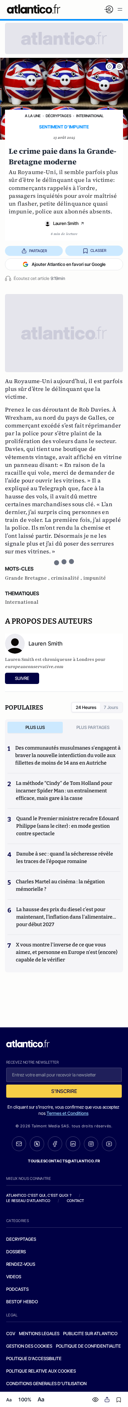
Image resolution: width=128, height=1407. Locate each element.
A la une (33, 115)
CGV (10, 1333)
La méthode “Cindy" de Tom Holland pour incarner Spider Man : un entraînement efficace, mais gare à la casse (64, 790)
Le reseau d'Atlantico (28, 1200)
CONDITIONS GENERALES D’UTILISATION (46, 1383)
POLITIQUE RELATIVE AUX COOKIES (41, 1371)
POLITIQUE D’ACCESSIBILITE (34, 1358)
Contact (75, 1200)
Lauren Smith (66, 223)
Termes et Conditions (68, 1113)
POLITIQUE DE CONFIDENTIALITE (88, 1346)
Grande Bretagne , (28, 578)
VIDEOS (13, 1276)
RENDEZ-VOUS (20, 1264)
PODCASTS (17, 1289)
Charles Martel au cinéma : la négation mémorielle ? (60, 885)
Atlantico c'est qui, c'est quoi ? (38, 1195)
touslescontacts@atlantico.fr (64, 1161)
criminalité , (67, 578)
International (89, 115)
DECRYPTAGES (21, 1239)
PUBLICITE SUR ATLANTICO (90, 1333)
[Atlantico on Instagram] (91, 1144)
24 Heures (86, 707)
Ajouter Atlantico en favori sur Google (69, 264)
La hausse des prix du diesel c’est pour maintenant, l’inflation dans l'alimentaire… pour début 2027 (66, 916)
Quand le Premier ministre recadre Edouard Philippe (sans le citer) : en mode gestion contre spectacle (67, 826)
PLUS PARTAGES (93, 727)
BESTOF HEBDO (22, 1301)
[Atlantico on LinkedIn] (73, 1143)
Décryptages (58, 115)
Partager (38, 250)
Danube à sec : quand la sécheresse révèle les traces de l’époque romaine (64, 857)
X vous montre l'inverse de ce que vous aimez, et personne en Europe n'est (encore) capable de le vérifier (66, 952)
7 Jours (111, 707)
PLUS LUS (35, 727)
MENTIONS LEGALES (39, 1333)
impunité (94, 578)
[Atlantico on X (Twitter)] (37, 1143)
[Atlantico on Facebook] (55, 1143)
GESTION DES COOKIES (29, 1346)
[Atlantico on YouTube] (109, 1144)
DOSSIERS (16, 1251)
